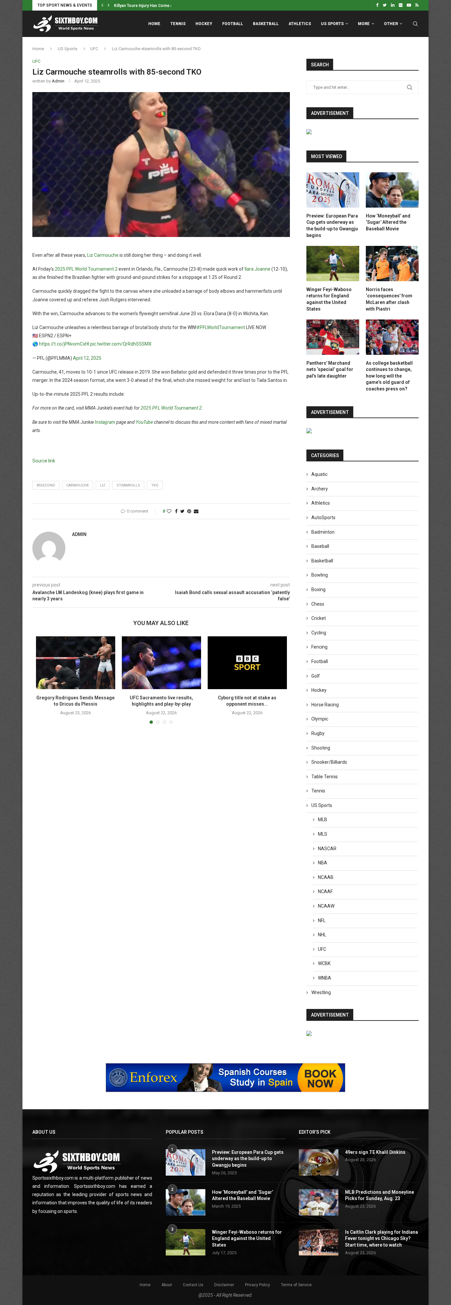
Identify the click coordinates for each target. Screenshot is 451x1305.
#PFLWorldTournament (220, 327)
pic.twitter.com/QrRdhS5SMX (121, 344)
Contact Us (193, 1285)
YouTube (144, 422)
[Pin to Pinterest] (189, 511)
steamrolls (128, 485)
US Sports (332, 23)
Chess (317, 604)
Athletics (300, 23)
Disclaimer (224, 1285)
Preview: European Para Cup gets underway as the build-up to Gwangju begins (332, 225)
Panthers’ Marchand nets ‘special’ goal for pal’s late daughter (329, 369)
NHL (322, 934)
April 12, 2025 (87, 358)
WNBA (324, 978)
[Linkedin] (393, 5)
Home (154, 23)
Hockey (203, 23)
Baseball (320, 546)
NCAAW (326, 906)
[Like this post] (169, 511)
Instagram (105, 422)
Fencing (319, 647)
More (364, 23)
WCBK (324, 963)
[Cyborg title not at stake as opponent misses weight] (247, 662)
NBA (322, 862)
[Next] (108, 5)
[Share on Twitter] (182, 511)
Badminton (322, 532)
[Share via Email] (196, 511)
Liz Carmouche (103, 255)
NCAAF (325, 891)
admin (58, 81)
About (166, 1285)
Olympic (319, 718)
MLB (322, 819)
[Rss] (417, 5)
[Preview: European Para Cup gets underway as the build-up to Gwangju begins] (332, 190)
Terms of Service (296, 1285)
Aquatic (319, 474)
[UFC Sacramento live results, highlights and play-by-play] (161, 662)
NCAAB (325, 877)
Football (232, 23)
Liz (102, 485)
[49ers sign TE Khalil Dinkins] (318, 1162)
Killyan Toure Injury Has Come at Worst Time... (156, 5)
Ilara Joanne (257, 269)
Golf (315, 676)
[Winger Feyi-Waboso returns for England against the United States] (332, 263)
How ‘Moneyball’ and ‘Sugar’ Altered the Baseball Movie (388, 222)
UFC (94, 48)
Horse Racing (325, 704)
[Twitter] (385, 5)
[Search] (415, 24)
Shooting (320, 748)
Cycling (318, 632)
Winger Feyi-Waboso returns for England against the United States (329, 299)
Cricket (318, 618)
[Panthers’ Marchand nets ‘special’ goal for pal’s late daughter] (332, 337)
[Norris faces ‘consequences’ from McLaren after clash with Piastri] (392, 263)
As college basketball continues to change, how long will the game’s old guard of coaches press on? (389, 375)
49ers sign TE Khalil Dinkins (375, 1152)
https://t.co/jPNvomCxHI (64, 344)
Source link (43, 460)
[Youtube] (409, 5)
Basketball (266, 23)
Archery (319, 488)
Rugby (318, 733)
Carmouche (77, 485)
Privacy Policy (257, 1285)
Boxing (318, 589)
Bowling (319, 575)
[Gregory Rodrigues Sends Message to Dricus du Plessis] (75, 662)
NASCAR (327, 848)
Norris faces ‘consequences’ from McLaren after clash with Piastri (389, 299)
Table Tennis (324, 776)
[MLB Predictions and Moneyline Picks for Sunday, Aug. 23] (318, 1202)
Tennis (178, 23)
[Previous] (102, 5)
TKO (154, 485)
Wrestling (321, 992)
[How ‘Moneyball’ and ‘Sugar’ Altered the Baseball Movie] (392, 190)
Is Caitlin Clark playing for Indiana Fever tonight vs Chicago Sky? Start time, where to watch (381, 1238)
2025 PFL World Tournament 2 (86, 269)
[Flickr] (400, 5)
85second (46, 485)
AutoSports (323, 517)
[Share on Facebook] (176, 511)
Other (391, 23)
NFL (322, 920)
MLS (322, 834)
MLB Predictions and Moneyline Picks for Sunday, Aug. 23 (379, 1195)
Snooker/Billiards (329, 762)
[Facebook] (377, 5)
